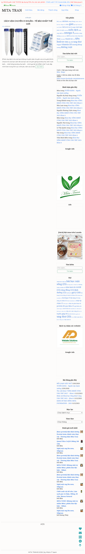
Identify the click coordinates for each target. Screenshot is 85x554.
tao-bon (72, 36)
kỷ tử (70, 27)
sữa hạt (79, 308)
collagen (62, 24)
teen (76, 36)
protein (76, 33)
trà (80, 311)
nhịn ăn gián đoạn (75, 303)
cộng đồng (67, 290)
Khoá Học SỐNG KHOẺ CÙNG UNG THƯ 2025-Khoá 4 (69, 112)
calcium (65, 21)
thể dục (59, 311)
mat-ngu (79, 27)
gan (71, 24)
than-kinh (63, 39)
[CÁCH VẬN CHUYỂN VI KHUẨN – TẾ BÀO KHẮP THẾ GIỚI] (28, 56)
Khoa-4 (74, 295)
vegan (59, 45)
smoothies (73, 308)
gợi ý (76, 292)
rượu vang (60, 308)
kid (64, 27)
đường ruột (66, 47)
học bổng (64, 295)
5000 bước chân (61, 281)
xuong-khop (77, 44)
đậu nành (67, 319)
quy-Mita (69, 306)
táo (70, 314)
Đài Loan (77, 317)
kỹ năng (74, 298)
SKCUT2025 (66, 308)
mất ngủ (65, 303)
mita (64, 301)
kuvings (66, 298)
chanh (77, 21)
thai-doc (80, 36)
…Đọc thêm (39, 67)
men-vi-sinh (60, 30)
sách (68, 36)
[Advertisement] (70, 161)
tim (74, 39)
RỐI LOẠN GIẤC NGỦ (64, 383)
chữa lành (70, 287)
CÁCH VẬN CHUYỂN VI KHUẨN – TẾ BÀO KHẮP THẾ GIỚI (28, 22)
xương (59, 47)
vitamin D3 (67, 44)
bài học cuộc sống (68, 283)
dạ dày (69, 293)
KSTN (66, 27)
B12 (58, 21)
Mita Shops (61, 72)
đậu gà (62, 319)
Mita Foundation (71, 300)
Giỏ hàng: (76, 5)
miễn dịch (73, 29)
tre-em (64, 41)
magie (74, 27)
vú (72, 317)
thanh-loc (69, 39)
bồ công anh (70, 284)
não (63, 33)
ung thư (77, 41)
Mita (3, 26)
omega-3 (69, 32)
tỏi (73, 314)
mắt (60, 33)
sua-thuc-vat (63, 36)
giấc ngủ (75, 24)
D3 (64, 24)
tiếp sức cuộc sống (72, 311)
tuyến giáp (62, 314)
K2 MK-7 (60, 27)
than (58, 39)
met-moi (66, 30)
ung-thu (77, 314)
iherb (70, 295)
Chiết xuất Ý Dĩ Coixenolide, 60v (46, 2)
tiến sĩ (64, 311)
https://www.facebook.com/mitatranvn (70, 78)
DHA (67, 24)
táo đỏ (71, 42)
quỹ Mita (77, 306)
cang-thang (72, 21)
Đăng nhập (66, 5)
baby (60, 21)
